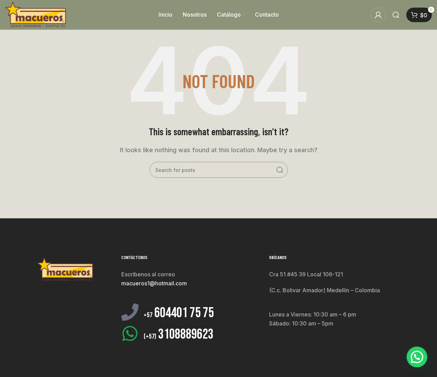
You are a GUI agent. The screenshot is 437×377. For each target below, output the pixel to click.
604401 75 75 (179, 313)
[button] (417, 357)
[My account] (378, 15)
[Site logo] (35, 14)
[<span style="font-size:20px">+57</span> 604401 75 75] (130, 312)
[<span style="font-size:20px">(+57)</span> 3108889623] (130, 333)
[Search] (396, 15)
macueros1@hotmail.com (154, 283)
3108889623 (178, 334)
